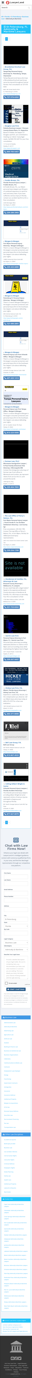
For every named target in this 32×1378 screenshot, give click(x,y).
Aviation (6, 1043)
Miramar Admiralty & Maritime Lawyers (16, 1265)
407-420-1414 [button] (12, 378)
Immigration (7, 1087)
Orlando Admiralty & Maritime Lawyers (15, 1269)
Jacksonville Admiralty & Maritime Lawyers (14, 1246)
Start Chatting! (17, 989)
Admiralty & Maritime (10, 1026)
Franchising (7, 1079)
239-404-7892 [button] (12, 487)
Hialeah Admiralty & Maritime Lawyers (15, 1235)
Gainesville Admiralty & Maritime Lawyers (14, 1230)
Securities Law (8, 1115)
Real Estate (7, 1192)
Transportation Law (10, 1127)
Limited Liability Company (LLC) (12, 1325)
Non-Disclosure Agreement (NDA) (13, 1327)
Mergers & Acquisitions (11, 1103)
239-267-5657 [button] (12, 659)
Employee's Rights (9, 1168)
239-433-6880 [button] (12, 267)
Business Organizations (11, 1055)
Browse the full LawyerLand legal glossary (15, 1331)
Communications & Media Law (13, 1063)
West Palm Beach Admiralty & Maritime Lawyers (15, 1307)
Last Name (7, 880)
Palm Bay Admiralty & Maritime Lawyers (16, 1273)
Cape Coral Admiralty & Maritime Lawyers (14, 1205)
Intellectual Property (10, 1099)
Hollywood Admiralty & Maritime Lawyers (13, 1240)
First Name (7, 873)
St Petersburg (16, 17)
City (5, 915)
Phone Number (8, 896)
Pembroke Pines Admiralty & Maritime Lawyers (15, 1278)
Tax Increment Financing (11, 1119)
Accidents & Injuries (10, 1139)
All (2, 17)
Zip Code (6, 929)
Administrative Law (9, 1022)
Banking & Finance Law (11, 1047)
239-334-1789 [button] (12, 550)
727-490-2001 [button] (12, 323)
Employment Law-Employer (12, 1071)
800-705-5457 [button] (12, 151)
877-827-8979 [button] (12, 814)
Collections (7, 1059)
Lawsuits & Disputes (10, 1188)
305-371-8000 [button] (12, 714)
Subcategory (8, 946)
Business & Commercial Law (12, 1051)
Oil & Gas (7, 1107)
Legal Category (8, 939)
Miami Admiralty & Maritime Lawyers (15, 1255)
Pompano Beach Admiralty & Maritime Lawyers (15, 1285)
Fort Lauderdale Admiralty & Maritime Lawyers (15, 1224)
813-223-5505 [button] (12, 432)
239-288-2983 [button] (12, 212)
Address (6, 906)
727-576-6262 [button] (12, 97)
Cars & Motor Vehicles (10, 1152)
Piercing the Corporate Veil (11, 1329)
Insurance (7, 1091)
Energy (6, 1075)
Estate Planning (8, 1172)
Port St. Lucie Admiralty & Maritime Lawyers (14, 1291)
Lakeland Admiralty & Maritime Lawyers (16, 1251)
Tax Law (6, 1123)
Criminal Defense (9, 1164)
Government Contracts (11, 1083)
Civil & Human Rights (10, 1156)
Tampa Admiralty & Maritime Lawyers (15, 1302)
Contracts (7, 1067)
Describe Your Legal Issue (12, 954)
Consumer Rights (9, 1160)
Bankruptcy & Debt (9, 1143)
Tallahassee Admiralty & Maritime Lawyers (14, 1297)
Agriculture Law (8, 1035)
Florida (7, 17)
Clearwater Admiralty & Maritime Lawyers (14, 1211)
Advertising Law (9, 1031)
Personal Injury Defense (11, 1111)
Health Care (7, 1180)
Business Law (10, 1017)
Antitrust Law (8, 1039)
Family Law (7, 1176)
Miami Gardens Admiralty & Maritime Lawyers (15, 1260)
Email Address (8, 889)
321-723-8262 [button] (12, 607)
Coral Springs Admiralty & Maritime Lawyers (14, 1218)
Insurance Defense (9, 1095)
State (5, 922)
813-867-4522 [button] (12, 755)
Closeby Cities (9, 1199)
